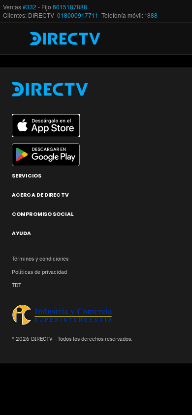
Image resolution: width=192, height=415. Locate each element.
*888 (151, 15)
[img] (19, 39)
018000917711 (78, 15)
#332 (29, 7)
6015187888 (70, 7)
